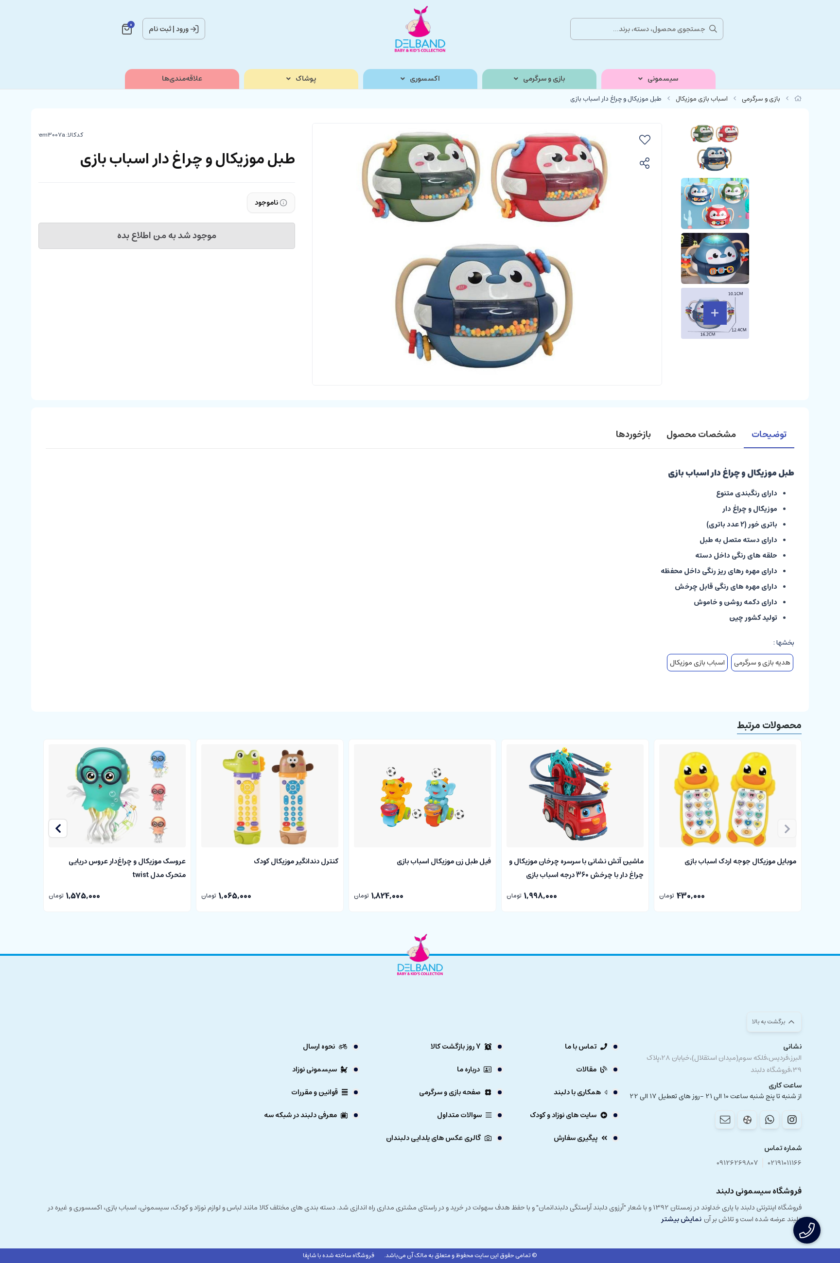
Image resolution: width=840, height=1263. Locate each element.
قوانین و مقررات (314, 1092)
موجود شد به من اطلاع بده (166, 236)
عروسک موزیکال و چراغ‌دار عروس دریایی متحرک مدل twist (127, 867)
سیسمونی (663, 79)
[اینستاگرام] (792, 1119)
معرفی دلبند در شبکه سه (300, 1115)
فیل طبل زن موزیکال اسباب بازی (444, 861)
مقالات (586, 1069)
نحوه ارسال (319, 1047)
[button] (58, 828)
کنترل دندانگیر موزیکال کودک (296, 861)
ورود (182, 29)
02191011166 (785, 1163)
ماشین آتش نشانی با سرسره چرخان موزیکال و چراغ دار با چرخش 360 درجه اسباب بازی (576, 867)
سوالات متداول (459, 1115)
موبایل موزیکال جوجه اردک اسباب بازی (740, 861)
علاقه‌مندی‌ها (182, 79)
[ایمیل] (725, 1119)
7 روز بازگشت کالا (456, 1047)
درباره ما (468, 1069)
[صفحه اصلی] (798, 99)
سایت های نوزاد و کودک (563, 1115)
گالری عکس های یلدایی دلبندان (433, 1138)
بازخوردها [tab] (633, 434)
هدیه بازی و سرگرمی (762, 662)
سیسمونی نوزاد (314, 1069)
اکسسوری (425, 79)
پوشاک (306, 79)
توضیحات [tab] (769, 434)
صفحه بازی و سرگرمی (450, 1092)
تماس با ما (580, 1047)
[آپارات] (747, 1119)
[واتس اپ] (769, 1119)
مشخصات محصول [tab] (701, 434)
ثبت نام (160, 29)
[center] (713, 28)
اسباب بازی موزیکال (702, 99)
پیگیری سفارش (575, 1138)
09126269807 (737, 1163)
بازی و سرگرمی (544, 79)
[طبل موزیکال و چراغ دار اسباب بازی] (420, 981)
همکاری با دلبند (577, 1092)
